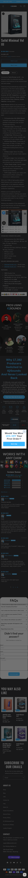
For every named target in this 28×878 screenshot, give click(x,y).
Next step (14, 444)
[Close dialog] (24, 431)
